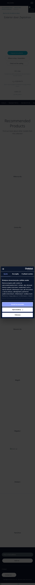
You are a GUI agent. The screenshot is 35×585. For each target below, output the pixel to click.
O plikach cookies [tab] (27, 274)
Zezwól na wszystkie (17, 304)
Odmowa (17, 315)
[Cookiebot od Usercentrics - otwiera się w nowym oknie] (25, 269)
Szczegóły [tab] (15, 274)
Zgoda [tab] (6, 274)
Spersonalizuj (16, 309)
